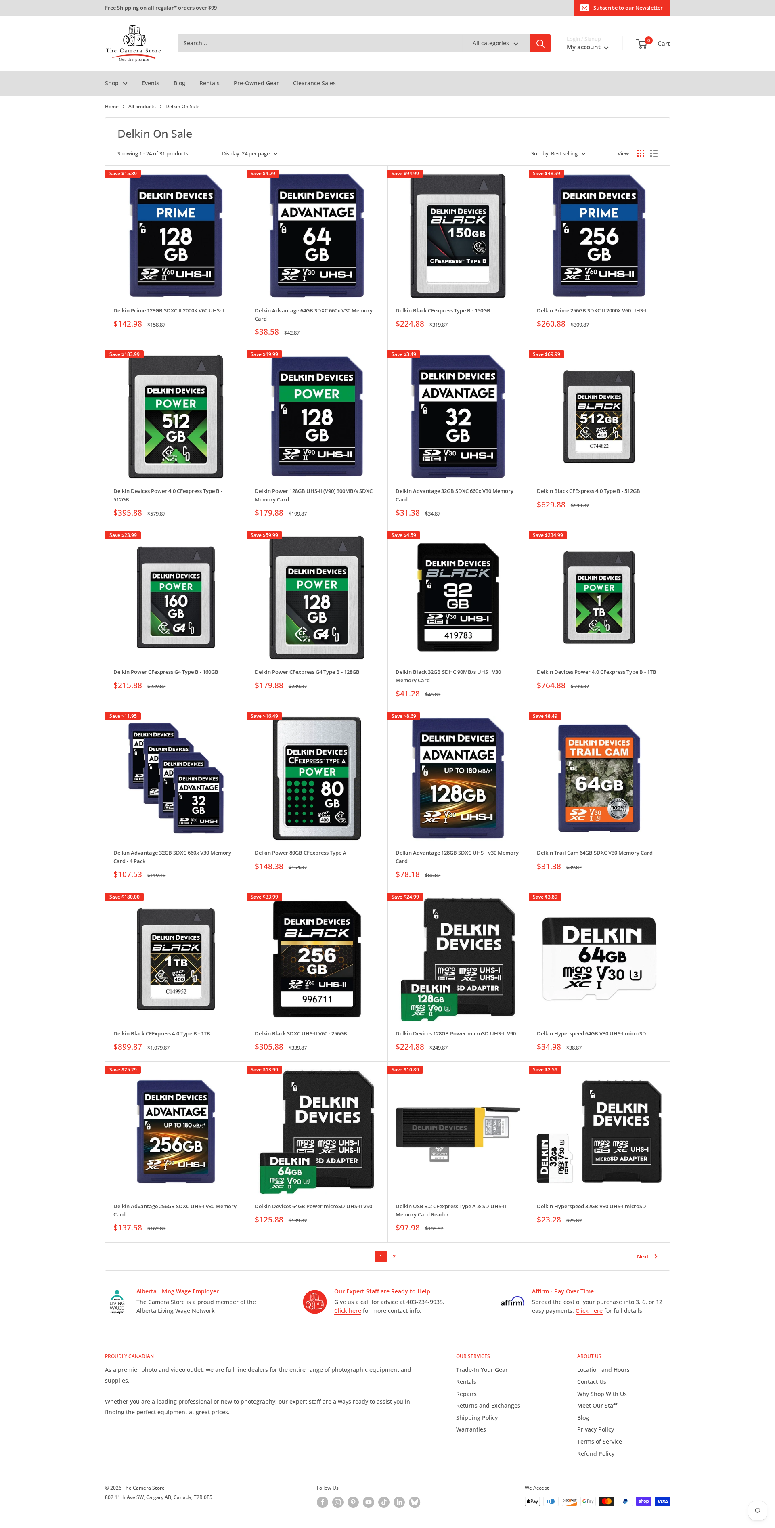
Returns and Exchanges (488, 1405)
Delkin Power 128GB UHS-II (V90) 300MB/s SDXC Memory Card (314, 495)
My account (584, 47)
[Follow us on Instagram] (338, 1502)
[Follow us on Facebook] (322, 1502)
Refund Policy (595, 1453)
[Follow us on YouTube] (368, 1502)
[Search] (540, 43)
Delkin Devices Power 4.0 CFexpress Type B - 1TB (596, 671)
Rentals (209, 83)
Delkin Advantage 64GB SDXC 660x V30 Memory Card (314, 314)
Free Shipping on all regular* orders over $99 (161, 7)
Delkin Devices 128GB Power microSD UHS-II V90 (456, 1033)
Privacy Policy (595, 1429)
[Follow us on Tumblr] (414, 1502)
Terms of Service (599, 1441)
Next (643, 1256)
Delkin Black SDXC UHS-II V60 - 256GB (301, 1033)
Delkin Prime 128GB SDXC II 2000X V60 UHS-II (168, 310)
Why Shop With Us (602, 1394)
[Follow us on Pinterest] (353, 1502)
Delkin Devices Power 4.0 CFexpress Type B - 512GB (167, 495)
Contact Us (591, 1381)
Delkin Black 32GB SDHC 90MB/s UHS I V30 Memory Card (448, 675)
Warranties (471, 1429)
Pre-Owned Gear (256, 83)
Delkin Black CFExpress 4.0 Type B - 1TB (161, 1033)
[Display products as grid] (640, 153)
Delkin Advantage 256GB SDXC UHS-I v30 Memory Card (175, 1210)
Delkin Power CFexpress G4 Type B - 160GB (165, 671)
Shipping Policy (477, 1417)
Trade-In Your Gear (482, 1369)
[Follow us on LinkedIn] (399, 1502)
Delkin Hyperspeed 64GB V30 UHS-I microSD (591, 1033)
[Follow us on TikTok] (384, 1502)
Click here (347, 1310)
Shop (112, 83)
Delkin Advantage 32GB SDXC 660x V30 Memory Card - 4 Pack (172, 856)
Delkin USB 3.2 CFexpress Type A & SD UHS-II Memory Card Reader (451, 1210)
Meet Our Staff (597, 1405)
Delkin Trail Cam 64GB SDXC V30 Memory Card (595, 852)
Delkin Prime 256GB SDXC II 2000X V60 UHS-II (592, 310)
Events (150, 83)
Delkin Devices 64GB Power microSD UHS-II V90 (313, 1206)
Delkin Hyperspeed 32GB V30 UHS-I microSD (591, 1206)
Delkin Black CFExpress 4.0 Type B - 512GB (588, 491)
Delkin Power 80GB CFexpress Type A (300, 852)
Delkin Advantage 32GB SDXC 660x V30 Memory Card (454, 495)
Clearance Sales (314, 83)
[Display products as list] (654, 153)
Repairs (466, 1394)
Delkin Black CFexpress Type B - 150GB (443, 310)
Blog (179, 83)
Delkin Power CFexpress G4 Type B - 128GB (307, 671)
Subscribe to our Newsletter (628, 7)
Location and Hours (603, 1369)
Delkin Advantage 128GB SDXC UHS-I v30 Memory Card (457, 856)
